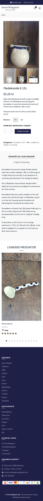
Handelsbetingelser (9, 447)
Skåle (4, 370)
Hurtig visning (39, 255)
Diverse (4, 390)
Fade (3, 377)
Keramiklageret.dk (13, 494)
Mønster (6, 120)
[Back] (3, 14)
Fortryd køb (6, 454)
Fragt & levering (21, 162)
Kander (6, 145)
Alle (3, 432)
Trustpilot (5, 450)
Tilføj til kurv (23, 131)
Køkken (4, 422)
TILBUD (5, 394)
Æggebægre (6, 387)
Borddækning (6, 412)
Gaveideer (5, 401)
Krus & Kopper (7, 363)
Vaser (4, 380)
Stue (3, 425)
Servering (13, 145)
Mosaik (4, 397)
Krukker (4, 373)
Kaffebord (35, 142)
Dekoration (6, 415)
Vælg (6, 330)
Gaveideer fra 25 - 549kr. (21, 142)
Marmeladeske (7, 324)
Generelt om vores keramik (21, 156)
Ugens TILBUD (7, 429)
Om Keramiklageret (8, 443)
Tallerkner (5, 366)
